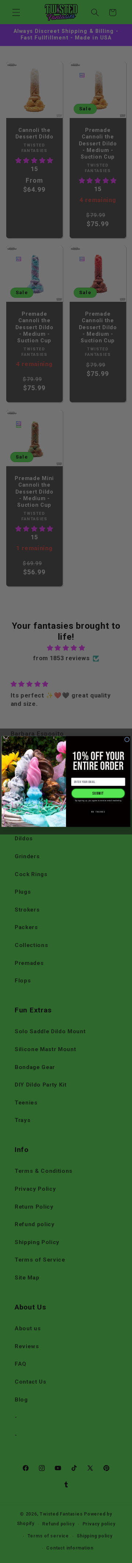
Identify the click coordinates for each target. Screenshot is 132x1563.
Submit (98, 793)
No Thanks (98, 812)
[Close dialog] (127, 739)
